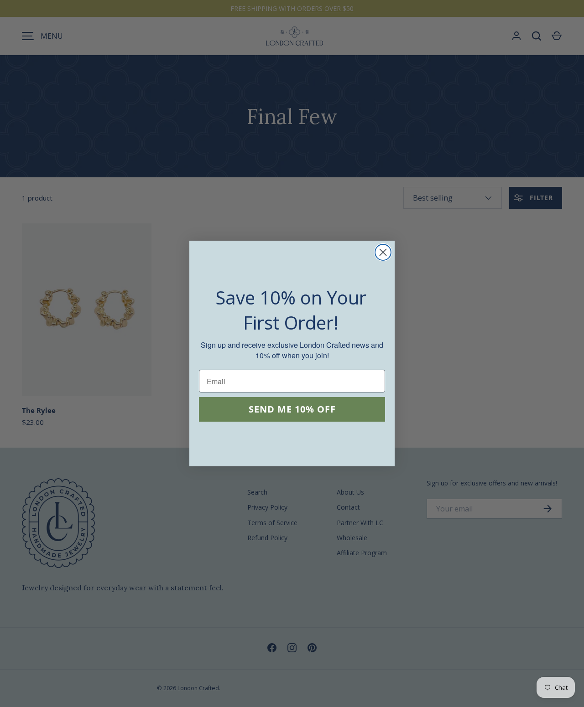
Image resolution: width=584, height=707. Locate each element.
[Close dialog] (383, 252)
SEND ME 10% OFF (292, 409)
